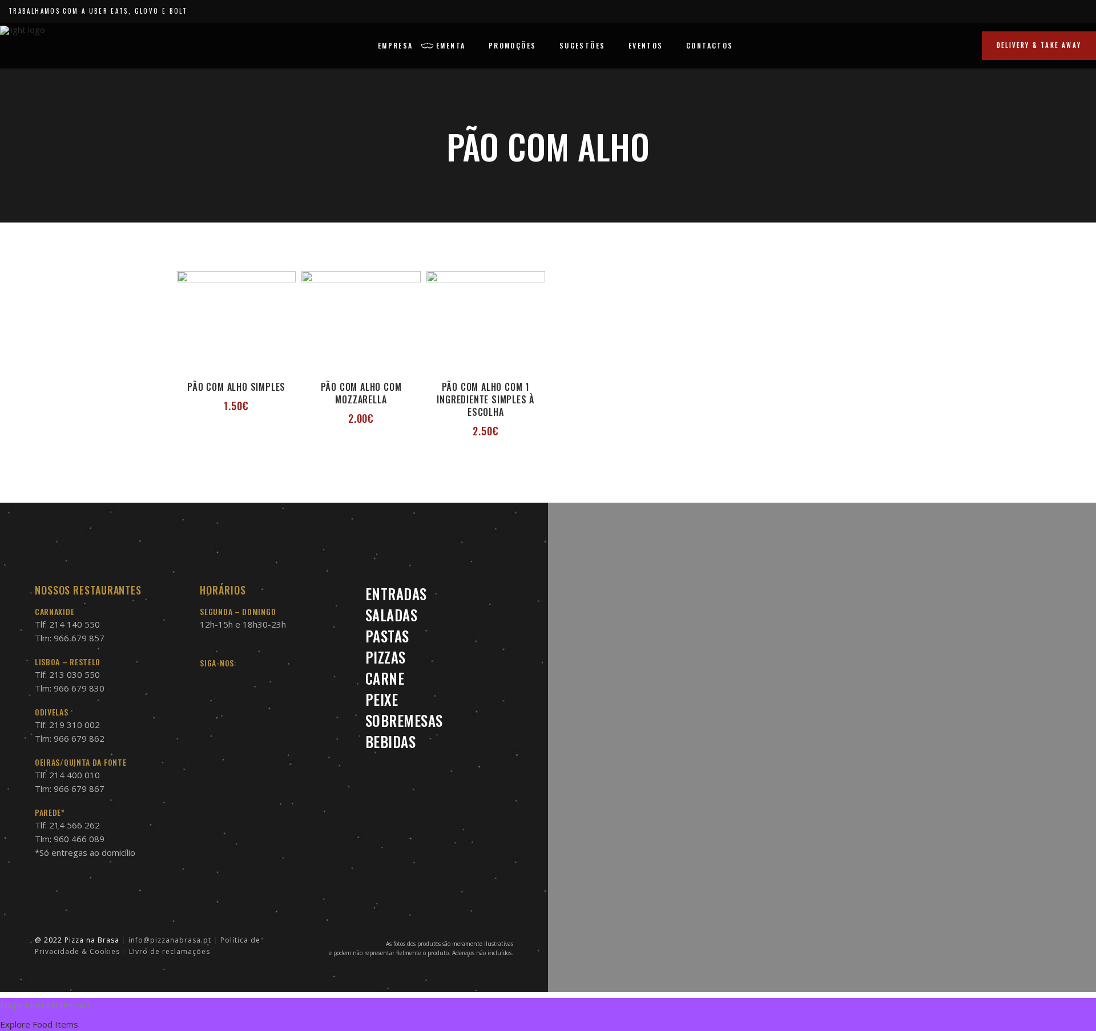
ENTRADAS (396, 593)
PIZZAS (385, 657)
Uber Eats (108, 10)
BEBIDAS (390, 741)
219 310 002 (74, 724)
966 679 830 (79, 688)
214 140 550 (74, 624)
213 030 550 (74, 674)
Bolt (178, 10)
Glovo (147, 10)
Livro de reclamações (169, 951)
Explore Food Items (39, 1024)
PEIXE (381, 699)
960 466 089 (79, 838)
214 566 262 (74, 825)
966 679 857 (79, 638)
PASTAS (387, 635)
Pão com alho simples (236, 387)
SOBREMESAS (404, 720)
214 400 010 (74, 775)
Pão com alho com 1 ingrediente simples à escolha (485, 399)
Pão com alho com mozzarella (361, 393)
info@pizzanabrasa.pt (169, 940)
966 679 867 (79, 788)
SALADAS (391, 614)
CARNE (385, 678)
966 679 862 (79, 738)
